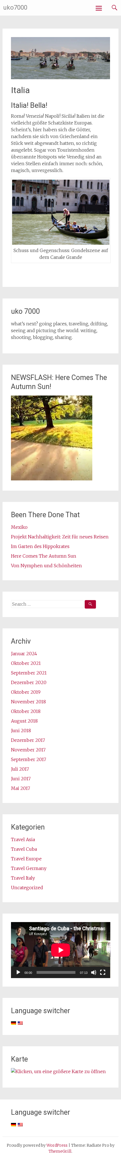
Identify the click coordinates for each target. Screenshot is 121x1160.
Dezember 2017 (28, 740)
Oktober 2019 (26, 692)
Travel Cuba (24, 849)
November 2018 (28, 701)
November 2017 (28, 750)
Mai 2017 (20, 788)
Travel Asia (23, 839)
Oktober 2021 (26, 663)
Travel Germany (28, 868)
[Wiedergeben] (18, 972)
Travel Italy (23, 878)
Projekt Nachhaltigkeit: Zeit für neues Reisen (60, 537)
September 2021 (29, 673)
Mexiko (19, 527)
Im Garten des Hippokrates (40, 546)
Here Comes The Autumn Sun (43, 556)
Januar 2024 (24, 653)
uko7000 (15, 7)
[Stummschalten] (94, 972)
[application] (60, 950)
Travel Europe (26, 859)
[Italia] (60, 77)
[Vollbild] (103, 972)
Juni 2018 (21, 730)
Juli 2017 (20, 769)
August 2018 (24, 721)
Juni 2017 (21, 778)
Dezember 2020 (28, 682)
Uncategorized (27, 887)
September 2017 (28, 759)
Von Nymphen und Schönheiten (46, 565)
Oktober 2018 (26, 711)
